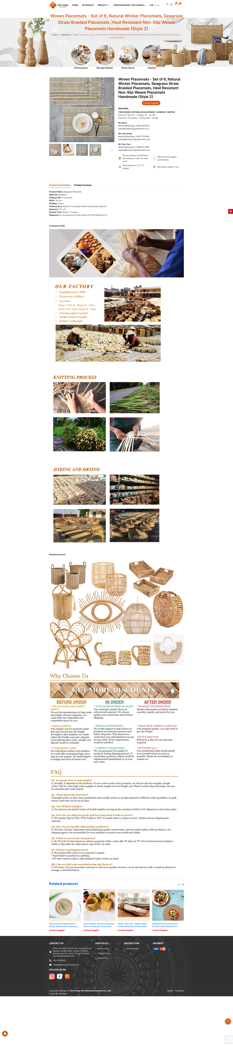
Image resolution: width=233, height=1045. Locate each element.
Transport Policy (104, 953)
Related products (63, 884)
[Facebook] (60, 976)
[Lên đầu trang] (228, 1030)
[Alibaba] (67, 976)
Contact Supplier (151, 103)
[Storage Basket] (105, 57)
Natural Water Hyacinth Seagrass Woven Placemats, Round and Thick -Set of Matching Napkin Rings (98, 925)
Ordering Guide (133, 949)
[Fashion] (152, 57)
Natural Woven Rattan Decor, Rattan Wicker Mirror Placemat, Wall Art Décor (63, 925)
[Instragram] (52, 976)
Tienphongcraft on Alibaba (128, 5)
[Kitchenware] (81, 57)
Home (75, 5)
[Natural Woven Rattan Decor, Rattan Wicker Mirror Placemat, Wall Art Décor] (65, 905)
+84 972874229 (59, 960)
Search (170, 990)
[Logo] (58, 5)
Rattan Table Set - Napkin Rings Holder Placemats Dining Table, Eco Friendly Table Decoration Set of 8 (133, 925)
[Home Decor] (128, 57)
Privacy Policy (103, 949)
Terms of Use (103, 958)
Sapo (64, 993)
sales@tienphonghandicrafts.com (66, 965)
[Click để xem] (82, 110)
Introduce (88, 5)
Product (103, 5)
